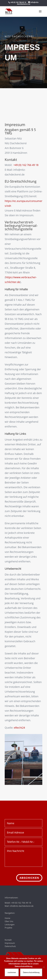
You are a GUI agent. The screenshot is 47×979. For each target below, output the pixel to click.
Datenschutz (10, 946)
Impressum (10, 943)
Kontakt (8, 939)
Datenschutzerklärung (31, 972)
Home (7, 918)
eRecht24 (19, 727)
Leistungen (9, 924)
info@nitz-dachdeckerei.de (21, 906)
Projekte (8, 927)
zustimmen (12, 972)
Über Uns (9, 921)
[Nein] (43, 967)
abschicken (29, 877)
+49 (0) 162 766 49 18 (25, 165)
